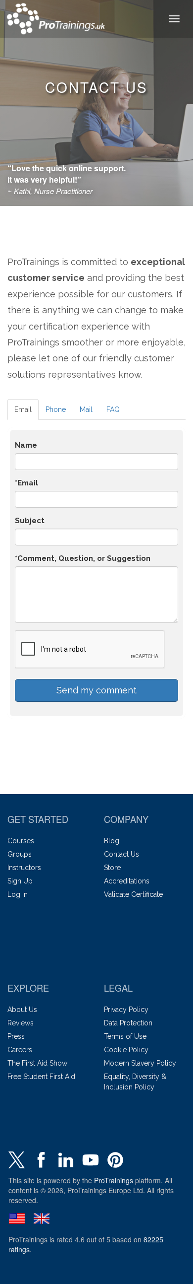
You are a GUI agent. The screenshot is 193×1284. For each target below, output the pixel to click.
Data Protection (128, 1023)
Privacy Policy (126, 1010)
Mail (86, 409)
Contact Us (121, 854)
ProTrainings (113, 1180)
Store (112, 868)
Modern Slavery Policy (140, 1063)
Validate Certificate (133, 894)
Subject (30, 520)
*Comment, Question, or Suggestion (82, 558)
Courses (20, 841)
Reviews (20, 1023)
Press (16, 1036)
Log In (17, 894)
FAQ (113, 409)
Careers (19, 1050)
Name (26, 445)
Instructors (24, 868)
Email (23, 409)
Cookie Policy (126, 1050)
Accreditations (126, 881)
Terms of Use (125, 1036)
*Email (26, 482)
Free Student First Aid (41, 1077)
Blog (111, 841)
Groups (19, 854)
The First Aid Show (37, 1063)
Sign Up (20, 881)
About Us (22, 1010)
